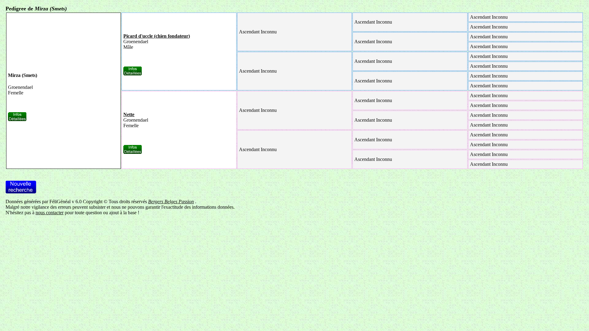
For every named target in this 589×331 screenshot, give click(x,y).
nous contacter (50, 212)
